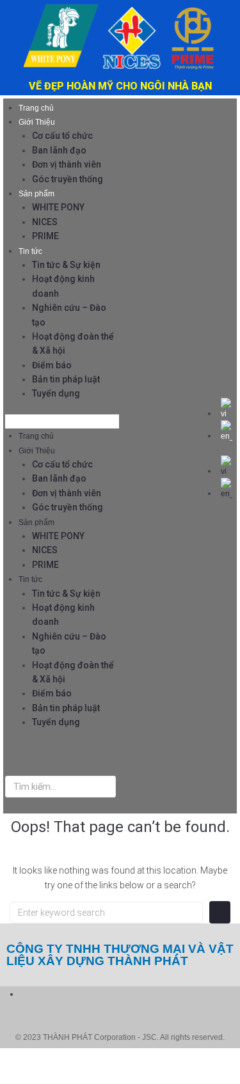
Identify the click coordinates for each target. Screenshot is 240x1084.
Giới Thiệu (37, 122)
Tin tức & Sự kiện (66, 265)
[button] (62, 421)
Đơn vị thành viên (66, 164)
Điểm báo (52, 365)
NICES (45, 222)
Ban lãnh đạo (59, 150)
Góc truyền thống (67, 179)
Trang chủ (36, 108)
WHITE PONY (58, 207)
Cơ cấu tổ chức (62, 135)
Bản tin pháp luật (66, 379)
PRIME (45, 236)
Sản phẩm (36, 193)
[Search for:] (106, 912)
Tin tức (30, 251)
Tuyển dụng (56, 393)
